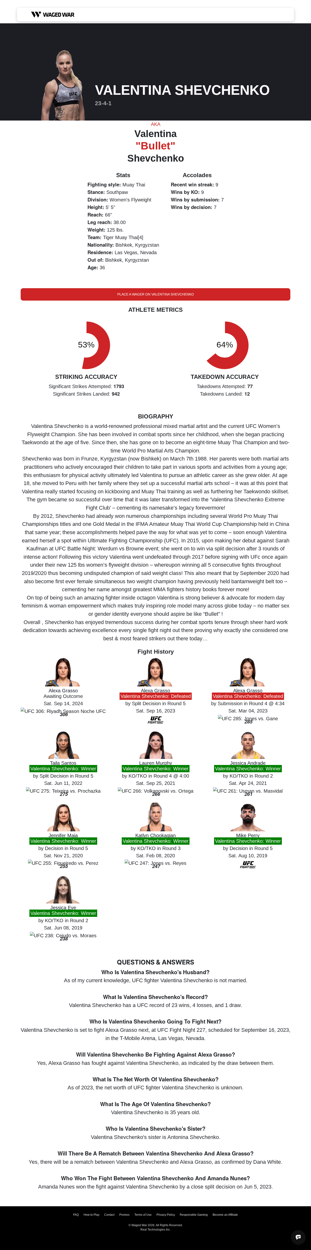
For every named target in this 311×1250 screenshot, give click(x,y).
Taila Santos (63, 763)
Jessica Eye (63, 907)
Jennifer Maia (63, 835)
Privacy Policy (165, 1214)
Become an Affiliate (225, 1214)
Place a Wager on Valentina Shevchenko (155, 294)
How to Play (91, 1214)
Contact (109, 1214)
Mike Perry (247, 835)
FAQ (76, 1214)
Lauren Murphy (155, 763)
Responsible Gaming (194, 1214)
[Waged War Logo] (53, 14)
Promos (124, 1214)
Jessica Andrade (248, 763)
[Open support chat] (298, 1237)
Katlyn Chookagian (155, 835)
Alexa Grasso (63, 690)
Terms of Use (143, 1214)
